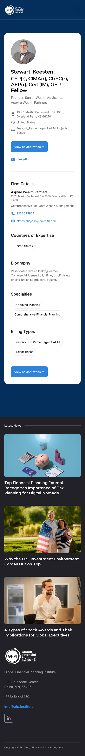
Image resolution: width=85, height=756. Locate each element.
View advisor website (29, 146)
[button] (76, 10)
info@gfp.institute (18, 706)
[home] (14, 10)
